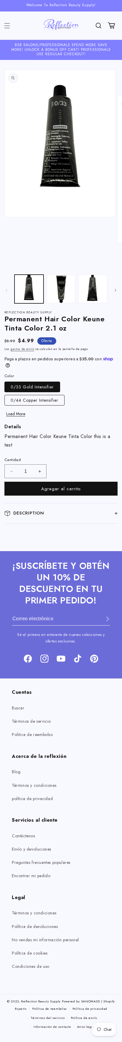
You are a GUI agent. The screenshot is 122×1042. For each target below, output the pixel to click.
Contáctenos (23, 836)
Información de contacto (52, 1026)
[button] (7, 25)
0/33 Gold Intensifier (32, 387)
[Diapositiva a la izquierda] (6, 290)
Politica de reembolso (32, 734)
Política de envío (84, 1017)
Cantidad (12, 460)
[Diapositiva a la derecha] (115, 290)
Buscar (18, 708)
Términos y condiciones (34, 785)
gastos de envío (22, 349)
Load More (15, 414)
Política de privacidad (90, 1008)
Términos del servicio (48, 1017)
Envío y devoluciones (31, 849)
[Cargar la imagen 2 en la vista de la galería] (61, 289)
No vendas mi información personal (45, 940)
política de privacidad (32, 799)
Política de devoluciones (35, 926)
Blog (16, 772)
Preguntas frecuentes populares (41, 862)
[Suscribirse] (103, 619)
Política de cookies (29, 953)
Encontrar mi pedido (31, 876)
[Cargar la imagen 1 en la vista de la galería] (29, 289)
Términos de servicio (31, 721)
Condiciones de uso (30, 966)
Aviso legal (85, 1026)
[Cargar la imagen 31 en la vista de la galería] (92, 289)
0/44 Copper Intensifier (34, 400)
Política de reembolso (49, 1008)
